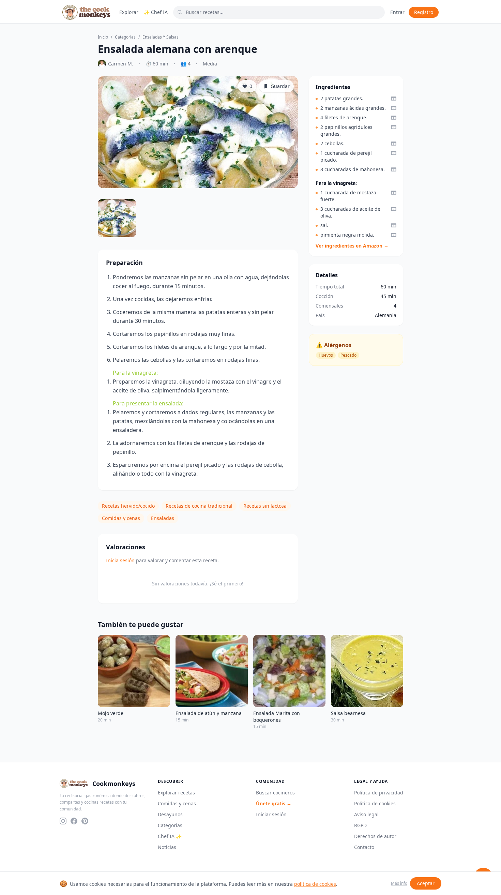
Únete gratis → (273, 803)
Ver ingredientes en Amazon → (352, 245)
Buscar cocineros (275, 792)
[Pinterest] (84, 821)
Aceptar (426, 883)
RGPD (360, 825)
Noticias (167, 847)
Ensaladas (162, 518)
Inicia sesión (120, 560)
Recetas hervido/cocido (128, 506)
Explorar (128, 12)
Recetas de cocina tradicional (199, 506)
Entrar (397, 12)
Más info (399, 883)
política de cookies (315, 884)
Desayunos (170, 814)
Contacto (364, 847)
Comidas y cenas (121, 518)
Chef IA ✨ (170, 836)
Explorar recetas (176, 792)
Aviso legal (366, 814)
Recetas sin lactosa (265, 506)
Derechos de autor (375, 836)
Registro (423, 12)
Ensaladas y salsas (160, 37)
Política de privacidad (378, 792)
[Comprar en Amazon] (393, 98)
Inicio (103, 37)
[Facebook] (74, 821)
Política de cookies (375, 803)
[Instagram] (63, 821)
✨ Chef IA (156, 12)
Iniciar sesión (271, 814)
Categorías (125, 37)
